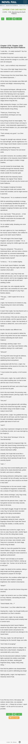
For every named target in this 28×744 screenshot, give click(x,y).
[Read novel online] (9, 2)
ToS (11, 742)
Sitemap (14, 742)
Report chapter (14, 717)
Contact (8, 742)
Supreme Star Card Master (14, 9)
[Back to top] (19, 742)
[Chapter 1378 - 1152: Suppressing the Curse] (9, 19)
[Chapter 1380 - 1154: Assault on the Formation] (19, 19)
